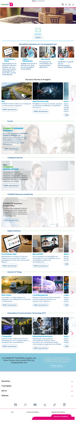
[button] (72, 99)
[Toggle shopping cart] (69, 4)
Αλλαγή (38, 37)
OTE (12, 412)
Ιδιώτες (34, 1)
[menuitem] (15, 404)
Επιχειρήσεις (41, 1)
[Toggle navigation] (73, 4)
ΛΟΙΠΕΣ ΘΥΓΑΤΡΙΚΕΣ (33, 412)
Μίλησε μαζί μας (57, 366)
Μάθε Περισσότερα (10, 109)
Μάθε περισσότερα (11, 149)
